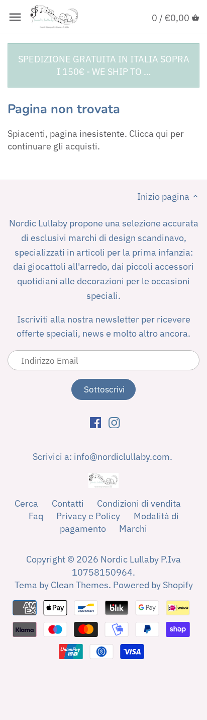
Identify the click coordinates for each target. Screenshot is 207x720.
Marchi (133, 528)
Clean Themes (80, 585)
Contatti (68, 503)
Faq (36, 516)
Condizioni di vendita (139, 503)
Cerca (26, 503)
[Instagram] (114, 422)
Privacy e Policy (88, 516)
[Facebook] (95, 422)
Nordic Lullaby (129, 559)
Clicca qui (148, 133)
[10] (15, 17)
